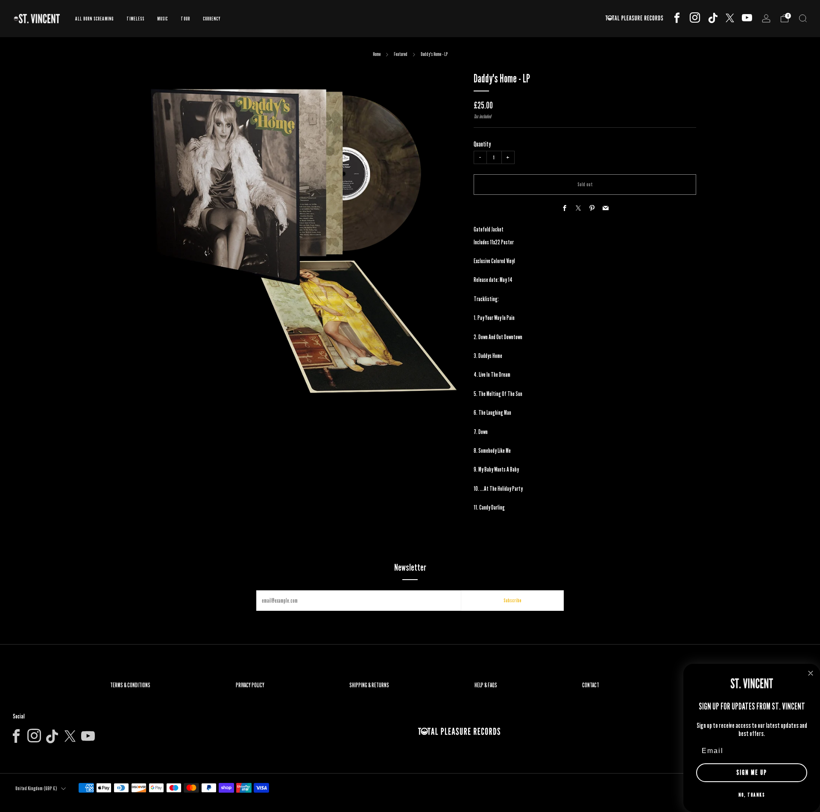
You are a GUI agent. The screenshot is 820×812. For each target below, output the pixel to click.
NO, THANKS (751, 794)
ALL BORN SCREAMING (94, 18)
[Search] (803, 18)
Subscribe (512, 600)
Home (377, 54)
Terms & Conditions (130, 685)
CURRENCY (211, 18)
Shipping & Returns (369, 685)
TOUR (185, 18)
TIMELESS (135, 18)
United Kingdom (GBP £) (36, 788)
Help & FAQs (485, 685)
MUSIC (162, 18)
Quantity (482, 144)
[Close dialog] (810, 673)
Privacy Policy (250, 685)
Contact (590, 685)
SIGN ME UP (751, 772)
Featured (400, 54)
